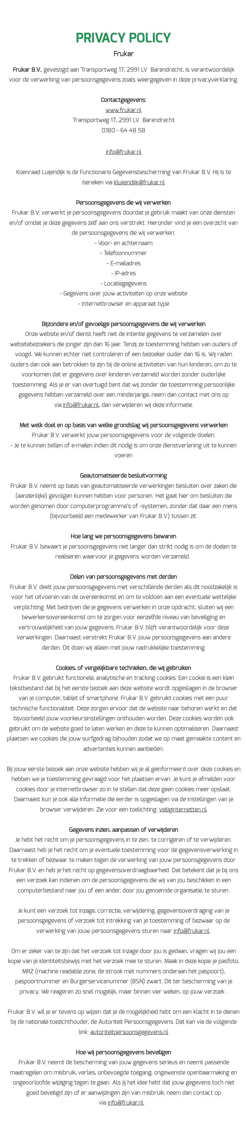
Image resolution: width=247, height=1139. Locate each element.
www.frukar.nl (123, 110)
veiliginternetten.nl (183, 810)
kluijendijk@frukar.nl (139, 183)
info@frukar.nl (124, 152)
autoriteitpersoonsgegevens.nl (129, 1032)
